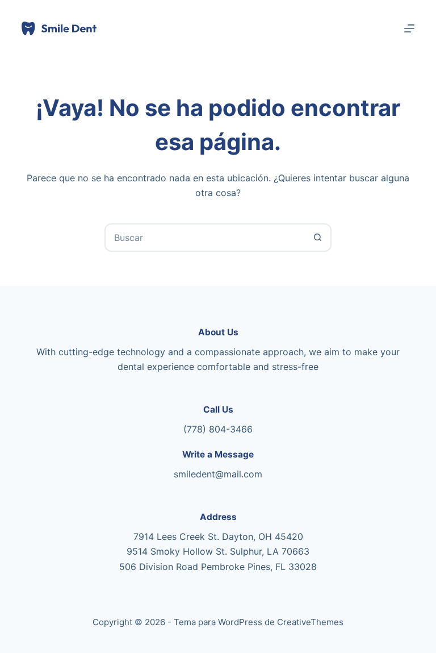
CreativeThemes (310, 622)
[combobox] (205, 237)
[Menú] (409, 28)
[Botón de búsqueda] (317, 237)
